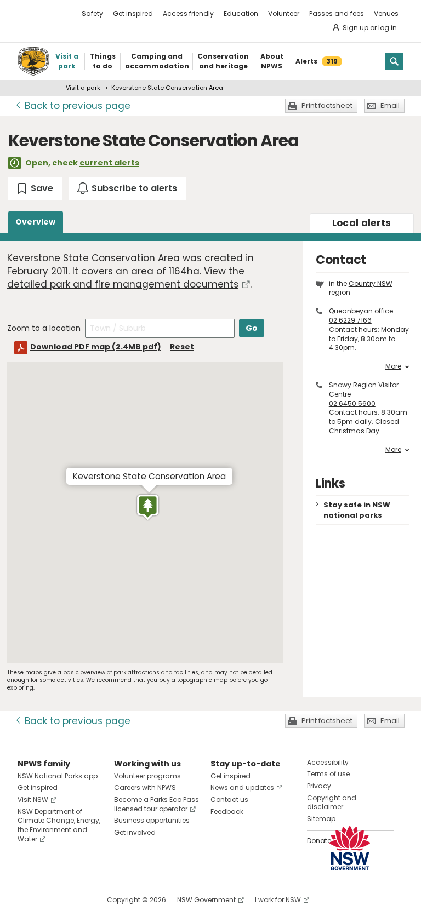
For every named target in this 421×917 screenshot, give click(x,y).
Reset (182, 346)
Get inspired (133, 13)
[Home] (33, 61)
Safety (92, 13)
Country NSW (370, 283)
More (393, 366)
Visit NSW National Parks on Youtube (75, 900)
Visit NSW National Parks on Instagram (51, 900)
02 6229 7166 (350, 320)
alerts (361, 223)
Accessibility (328, 762)
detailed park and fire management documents (122, 284)
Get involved (135, 832)
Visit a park (83, 87)
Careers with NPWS (145, 787)
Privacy (319, 785)
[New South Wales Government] (349, 848)
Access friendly (188, 13)
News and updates (242, 787)
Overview (35, 221)
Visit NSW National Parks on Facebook (28, 900)
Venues (386, 13)
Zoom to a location (44, 328)
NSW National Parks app (58, 776)
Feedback (226, 811)
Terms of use (328, 773)
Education (241, 13)
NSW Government (206, 899)
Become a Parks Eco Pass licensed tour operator (156, 804)
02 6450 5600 (352, 403)
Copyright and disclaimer (331, 802)
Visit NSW (33, 799)
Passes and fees (336, 13)
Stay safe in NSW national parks (356, 510)
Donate (319, 840)
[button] (147, 507)
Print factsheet (326, 105)
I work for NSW (278, 899)
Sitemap (321, 818)
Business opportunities (152, 820)
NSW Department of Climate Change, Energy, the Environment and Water (59, 825)
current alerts (109, 162)
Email (390, 105)
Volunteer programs (147, 776)
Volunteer (283, 13)
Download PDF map (95, 346)
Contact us (229, 799)
